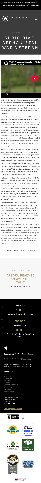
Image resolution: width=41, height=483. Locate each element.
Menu (37, 19)
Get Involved (7, 377)
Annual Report (8, 380)
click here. (33, 251)
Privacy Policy (7, 389)
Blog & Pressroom (9, 386)
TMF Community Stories (20, 33)
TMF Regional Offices (13, 409)
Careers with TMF (9, 387)
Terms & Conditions (9, 391)
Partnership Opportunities (11, 384)
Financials (7, 382)
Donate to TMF (8, 378)
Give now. (35, 5)
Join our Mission (19, 287)
